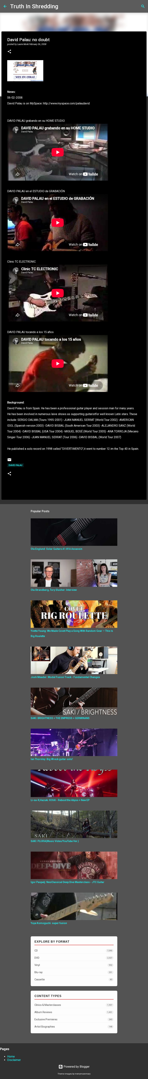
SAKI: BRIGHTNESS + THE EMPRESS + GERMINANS (60, 718)
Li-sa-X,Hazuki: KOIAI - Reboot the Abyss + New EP (60, 800)
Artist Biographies (73, 1026)
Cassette (73, 979)
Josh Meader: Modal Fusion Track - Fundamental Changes (65, 677)
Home (11, 1056)
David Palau (15, 465)
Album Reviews (73, 1012)
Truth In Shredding (34, 6)
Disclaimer (14, 1060)
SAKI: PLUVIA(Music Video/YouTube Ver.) (55, 841)
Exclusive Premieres (73, 1019)
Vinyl (73, 965)
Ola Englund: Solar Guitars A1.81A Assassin (56, 548)
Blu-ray (73, 972)
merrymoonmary (82, 1074)
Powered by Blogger (76, 1066)
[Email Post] (9, 461)
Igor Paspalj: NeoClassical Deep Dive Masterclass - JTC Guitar (67, 882)
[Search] (63, 6)
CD (73, 950)
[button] (9, 51)
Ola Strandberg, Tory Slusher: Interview (54, 589)
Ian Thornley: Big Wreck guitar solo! (52, 759)
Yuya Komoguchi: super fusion (49, 923)
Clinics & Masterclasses (73, 1005)
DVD (73, 957)
